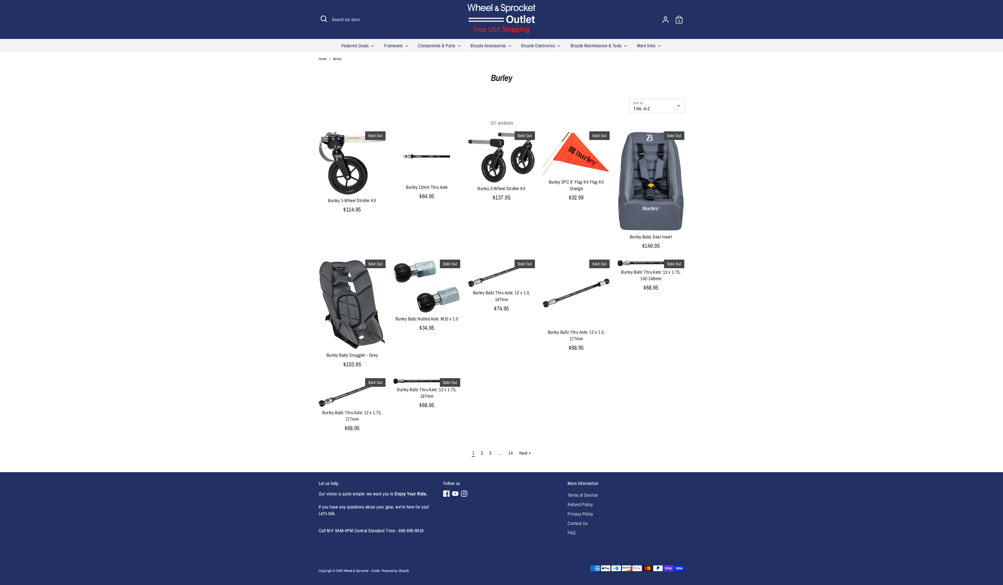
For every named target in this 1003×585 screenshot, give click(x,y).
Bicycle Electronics (538, 45)
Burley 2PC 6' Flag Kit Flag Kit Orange (576, 185)
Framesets (394, 45)
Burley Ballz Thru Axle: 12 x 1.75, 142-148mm (650, 275)
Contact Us (578, 523)
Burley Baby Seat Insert (651, 236)
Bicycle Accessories (488, 45)
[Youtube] (455, 493)
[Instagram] (464, 493)
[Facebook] (446, 493)
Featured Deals (355, 45)
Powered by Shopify (395, 570)
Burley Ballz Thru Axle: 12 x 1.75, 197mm (426, 392)
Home (323, 58)
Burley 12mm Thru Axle (426, 187)
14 (510, 453)
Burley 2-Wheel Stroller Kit (501, 188)
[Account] (665, 19)
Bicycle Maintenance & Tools (596, 45)
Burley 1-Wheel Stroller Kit (352, 200)
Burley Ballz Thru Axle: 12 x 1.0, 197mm (501, 295)
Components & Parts (437, 45)
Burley (337, 58)
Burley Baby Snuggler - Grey (352, 355)
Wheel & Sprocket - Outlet (362, 570)
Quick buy (352, 186)
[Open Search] (324, 19)
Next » (525, 453)
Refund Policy (580, 504)
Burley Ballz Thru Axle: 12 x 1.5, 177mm (576, 335)
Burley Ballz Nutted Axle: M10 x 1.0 (426, 318)
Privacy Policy (580, 514)
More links (647, 45)
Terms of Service (583, 495)
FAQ (571, 532)
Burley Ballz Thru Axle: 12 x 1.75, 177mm (352, 415)
